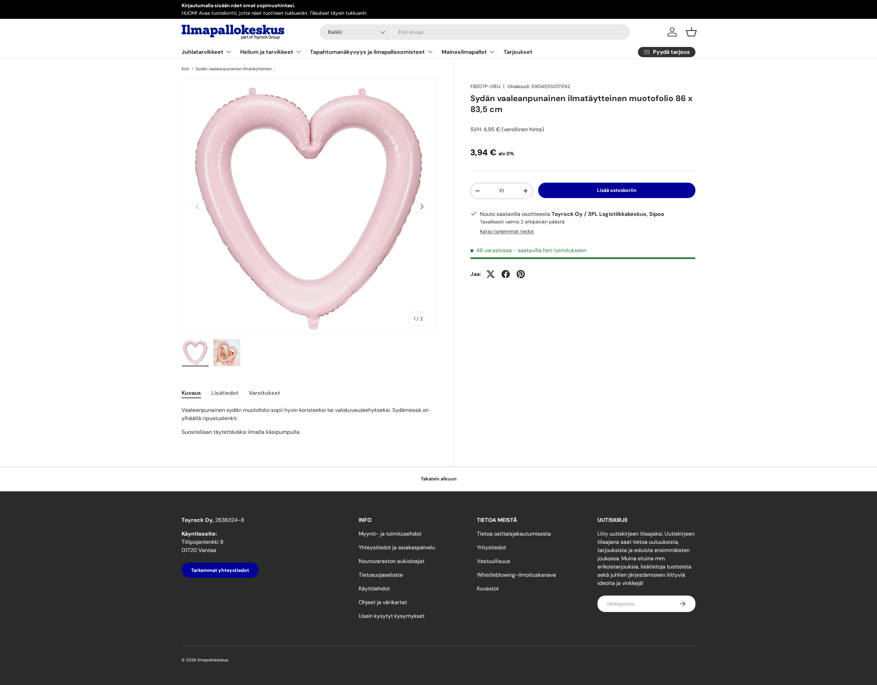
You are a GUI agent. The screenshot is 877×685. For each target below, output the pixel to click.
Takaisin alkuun (439, 479)
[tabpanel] (309, 421)
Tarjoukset (518, 52)
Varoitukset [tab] (264, 392)
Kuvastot (488, 588)
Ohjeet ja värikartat (383, 602)
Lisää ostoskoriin (617, 190)
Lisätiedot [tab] (224, 392)
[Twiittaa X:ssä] (490, 274)
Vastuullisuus (493, 561)
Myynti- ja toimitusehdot (390, 533)
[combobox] (475, 32)
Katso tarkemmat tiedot (507, 231)
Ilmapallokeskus (212, 660)
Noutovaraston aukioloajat (391, 561)
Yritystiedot (491, 547)
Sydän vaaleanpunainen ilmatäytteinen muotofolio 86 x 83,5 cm (237, 69)
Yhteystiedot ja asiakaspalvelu (397, 547)
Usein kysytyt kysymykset (391, 616)
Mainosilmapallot (464, 52)
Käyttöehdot (374, 588)
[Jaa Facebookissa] (505, 274)
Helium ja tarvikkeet (266, 52)
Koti (185, 69)
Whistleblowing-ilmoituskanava (516, 574)
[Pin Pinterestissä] (520, 274)
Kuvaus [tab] (191, 392)
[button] (691, 31)
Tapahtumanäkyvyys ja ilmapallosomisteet (367, 52)
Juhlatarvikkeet (202, 52)
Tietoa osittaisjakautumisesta (514, 533)
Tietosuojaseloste (381, 574)
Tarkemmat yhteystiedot (220, 570)
